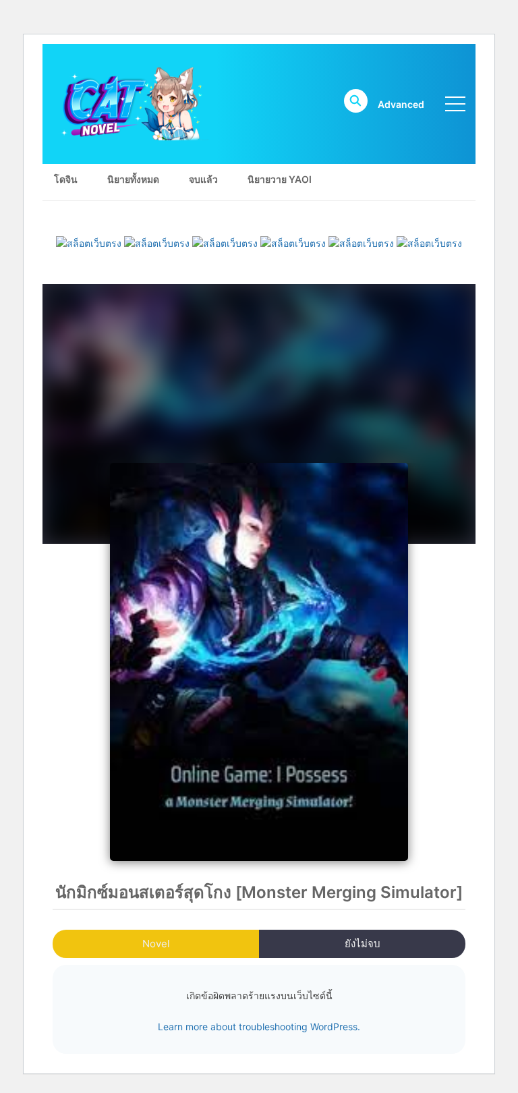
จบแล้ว (203, 179)
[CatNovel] (131, 103)
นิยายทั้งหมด (133, 179)
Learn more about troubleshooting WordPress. (259, 1026)
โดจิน (66, 179)
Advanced (401, 104)
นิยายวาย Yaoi (280, 179)
